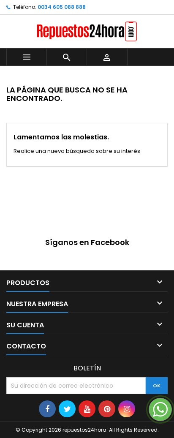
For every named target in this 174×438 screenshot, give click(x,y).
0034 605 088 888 (62, 7)
